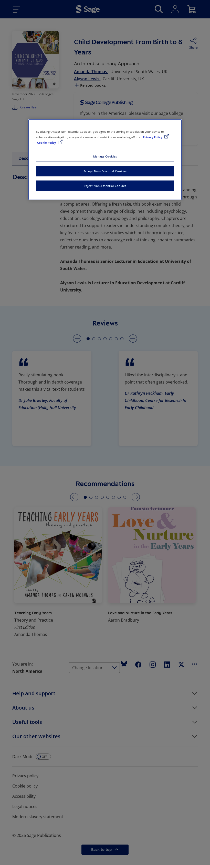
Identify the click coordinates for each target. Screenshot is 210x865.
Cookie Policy (47, 142)
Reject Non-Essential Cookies (105, 186)
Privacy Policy (153, 137)
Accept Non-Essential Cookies (105, 171)
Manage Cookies (105, 156)
